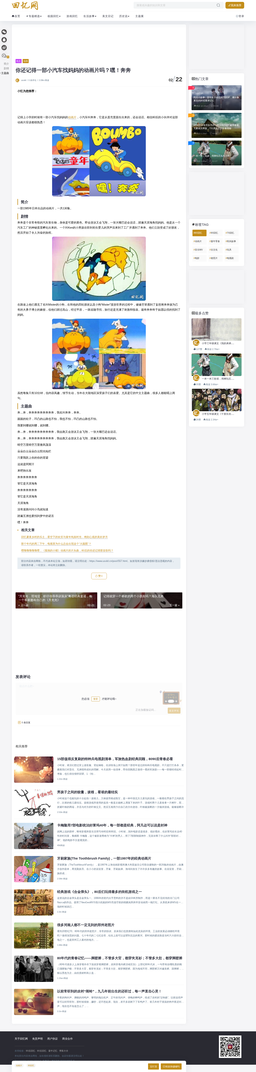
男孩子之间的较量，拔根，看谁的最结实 (87, 792)
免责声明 (37, 1038)
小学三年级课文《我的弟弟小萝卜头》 (222, 343)
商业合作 (67, 1038)
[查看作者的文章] (18, 80)
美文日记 (108, 16)
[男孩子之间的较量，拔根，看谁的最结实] (33, 803)
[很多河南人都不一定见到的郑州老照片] (33, 935)
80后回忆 (41, 1051)
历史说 (123, 16)
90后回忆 (30, 1051)
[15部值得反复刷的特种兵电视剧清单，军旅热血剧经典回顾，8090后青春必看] (33, 770)
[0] (4, 56)
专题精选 (34, 16)
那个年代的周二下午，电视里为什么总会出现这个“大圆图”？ (56, 543)
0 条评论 (32, 80)
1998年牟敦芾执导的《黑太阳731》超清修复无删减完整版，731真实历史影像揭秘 (216, 127)
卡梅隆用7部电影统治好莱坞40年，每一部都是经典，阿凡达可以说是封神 (112, 825)
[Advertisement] (99, 41)
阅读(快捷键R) (172, 1066)
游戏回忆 (72, 16)
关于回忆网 (21, 1038)
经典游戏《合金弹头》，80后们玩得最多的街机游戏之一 (99, 892)
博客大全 (63, 1051)
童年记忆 (52, 1051)
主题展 (139, 16)
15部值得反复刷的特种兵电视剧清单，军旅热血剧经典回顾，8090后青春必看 (115, 759)
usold (23, 80)
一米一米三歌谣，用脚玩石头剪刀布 (212, 156)
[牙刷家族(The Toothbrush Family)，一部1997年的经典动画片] (33, 869)
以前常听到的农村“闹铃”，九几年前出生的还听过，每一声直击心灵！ (109, 991)
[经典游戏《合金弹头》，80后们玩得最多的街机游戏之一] (33, 902)
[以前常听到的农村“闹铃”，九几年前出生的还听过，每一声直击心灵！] (33, 1002)
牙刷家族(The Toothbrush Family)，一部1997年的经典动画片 (104, 858)
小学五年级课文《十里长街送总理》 (221, 414)
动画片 (72, 117)
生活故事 (89, 16)
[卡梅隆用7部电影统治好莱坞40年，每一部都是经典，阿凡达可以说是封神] (33, 836)
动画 (25, 61)
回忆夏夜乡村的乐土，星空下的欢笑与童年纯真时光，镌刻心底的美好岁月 (64, 536)
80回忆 (31, 1065)
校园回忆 (53, 16)
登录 (241, 16)
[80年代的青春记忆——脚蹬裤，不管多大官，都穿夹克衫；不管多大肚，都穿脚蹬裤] (33, 969)
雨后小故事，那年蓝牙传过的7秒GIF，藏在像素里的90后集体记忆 (216, 99)
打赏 (155, 1066)
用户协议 (52, 1038)
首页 (17, 16)
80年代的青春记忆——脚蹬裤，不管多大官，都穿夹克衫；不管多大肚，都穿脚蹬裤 (119, 958)
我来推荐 (236, 5)
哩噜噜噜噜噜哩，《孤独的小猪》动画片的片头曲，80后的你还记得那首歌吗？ (67, 550)
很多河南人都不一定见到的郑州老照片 (86, 925)
